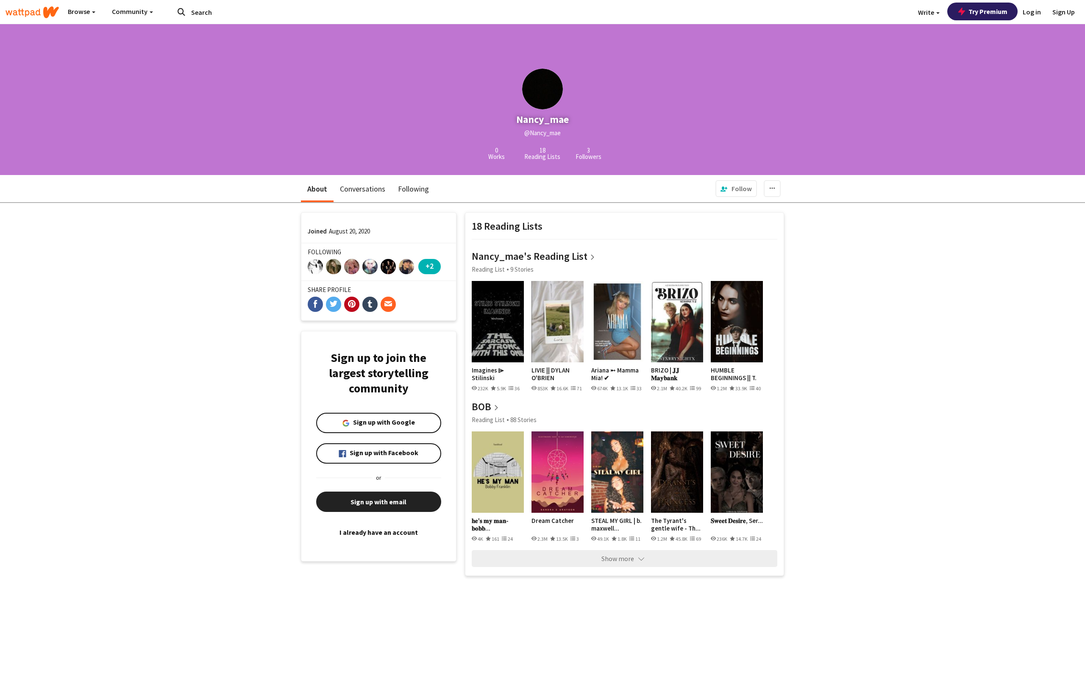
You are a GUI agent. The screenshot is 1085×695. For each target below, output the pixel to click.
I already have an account (378, 532)
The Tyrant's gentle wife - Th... (676, 524)
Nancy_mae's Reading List (529, 256)
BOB (481, 406)
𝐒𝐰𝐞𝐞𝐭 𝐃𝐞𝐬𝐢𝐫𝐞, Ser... (737, 521)
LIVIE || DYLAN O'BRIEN (550, 374)
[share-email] (388, 304)
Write (926, 12)
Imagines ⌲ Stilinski (488, 374)
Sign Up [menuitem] (1063, 12)
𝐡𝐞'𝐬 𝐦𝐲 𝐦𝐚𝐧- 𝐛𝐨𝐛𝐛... (490, 524)
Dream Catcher (552, 521)
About (317, 189)
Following (413, 189)
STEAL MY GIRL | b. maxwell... (616, 524)
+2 (430, 266)
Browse (79, 11)
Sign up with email (378, 502)
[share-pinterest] (351, 304)
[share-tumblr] (370, 304)
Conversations (362, 189)
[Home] (32, 12)
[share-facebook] (315, 304)
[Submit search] (181, 12)
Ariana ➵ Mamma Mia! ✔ (615, 374)
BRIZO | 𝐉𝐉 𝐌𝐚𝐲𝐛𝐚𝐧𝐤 (665, 374)
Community (130, 11)
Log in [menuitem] (1032, 12)
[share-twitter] (333, 304)
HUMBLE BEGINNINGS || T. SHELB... (734, 374)
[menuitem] (736, 188)
